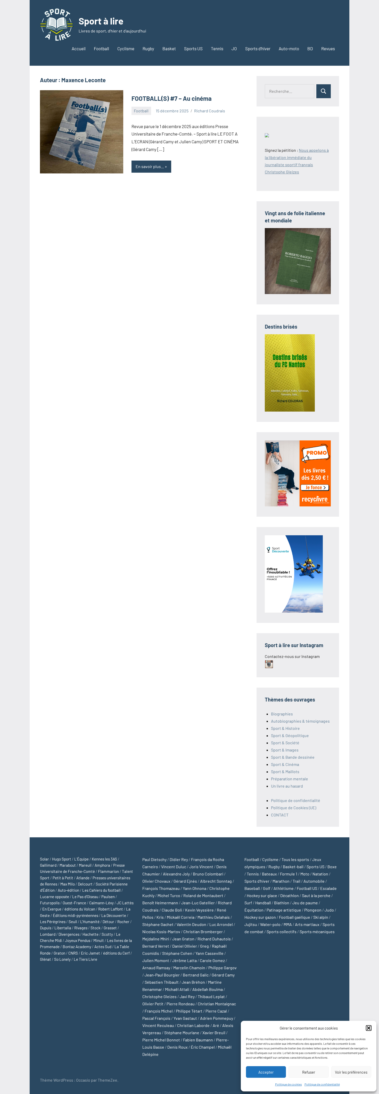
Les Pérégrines (52, 921)
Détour (108, 921)
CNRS (73, 953)
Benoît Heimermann (160, 902)
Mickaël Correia (180, 917)
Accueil (79, 48)
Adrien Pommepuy (216, 1018)
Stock (95, 927)
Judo (329, 909)
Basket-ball (293, 866)
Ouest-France (74, 902)
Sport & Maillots (285, 771)
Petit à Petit (63, 877)
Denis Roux (177, 1047)
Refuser (308, 1072)
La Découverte (113, 915)
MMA (288, 924)
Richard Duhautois (214, 938)
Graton (59, 953)
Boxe (332, 866)
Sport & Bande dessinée (293, 757)
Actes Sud (102, 946)
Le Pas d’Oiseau (85, 896)
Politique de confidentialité (322, 1084)
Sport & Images (285, 749)
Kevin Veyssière (199, 909)
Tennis (217, 48)
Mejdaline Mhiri (155, 938)
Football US (307, 888)
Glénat (45, 959)
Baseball (252, 888)
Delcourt (85, 884)
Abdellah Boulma (207, 989)
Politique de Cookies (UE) (293, 807)
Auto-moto (289, 48)
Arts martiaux (307, 924)
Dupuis (45, 927)
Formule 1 (288, 873)
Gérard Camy (223, 974)
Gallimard (48, 865)
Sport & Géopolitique (290, 735)
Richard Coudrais (209, 110)
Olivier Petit (152, 1003)
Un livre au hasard (287, 785)
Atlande (82, 877)
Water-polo (270, 924)
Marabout (68, 865)
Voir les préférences (351, 1072)
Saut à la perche (316, 895)
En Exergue (51, 909)
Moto (304, 873)
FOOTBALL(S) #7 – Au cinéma (171, 98)
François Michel (159, 1010)
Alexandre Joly (176, 873)
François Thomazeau (161, 888)
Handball (263, 902)
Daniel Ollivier (184, 945)
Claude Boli (172, 909)
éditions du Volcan (79, 909)
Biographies (282, 713)
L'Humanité (90, 921)
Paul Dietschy (154, 859)
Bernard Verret (155, 945)
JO (234, 48)
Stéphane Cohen (177, 953)
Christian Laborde (193, 1025)
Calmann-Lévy (101, 902)
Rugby (148, 48)
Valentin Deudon (191, 924)
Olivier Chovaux (156, 881)
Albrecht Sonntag (216, 881)
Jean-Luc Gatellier (198, 902)
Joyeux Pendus (77, 940)
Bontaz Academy (77, 946)
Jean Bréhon (193, 982)
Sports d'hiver (256, 881)
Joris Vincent (201, 866)
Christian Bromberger (203, 931)
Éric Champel (203, 1047)
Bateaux (269, 873)
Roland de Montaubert (203, 895)
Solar (44, 859)
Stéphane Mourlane (181, 1032)
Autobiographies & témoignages (300, 721)
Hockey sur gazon (260, 917)
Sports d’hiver (257, 48)
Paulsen (108, 896)
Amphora (102, 865)
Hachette (90, 934)
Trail (296, 881)
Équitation (253, 909)
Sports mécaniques (317, 931)
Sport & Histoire (285, 728)
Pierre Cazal (216, 1010)
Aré (216, 1025)
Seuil (73, 921)
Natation (320, 873)
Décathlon (289, 895)
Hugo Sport (61, 859)
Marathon (281, 881)
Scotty (107, 934)
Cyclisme (125, 48)
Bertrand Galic (196, 974)
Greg (204, 945)
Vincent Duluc (173, 866)
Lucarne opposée (54, 896)
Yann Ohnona (194, 888)
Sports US (193, 48)
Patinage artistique (284, 909)
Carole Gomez (212, 960)
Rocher (123, 921)
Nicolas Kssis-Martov (161, 931)
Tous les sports (295, 859)
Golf (266, 888)
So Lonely (62, 959)
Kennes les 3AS (104, 859)
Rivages (80, 927)
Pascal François (156, 1018)
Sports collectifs (281, 931)
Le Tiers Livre (85, 959)
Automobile (314, 881)
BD (310, 48)
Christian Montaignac (217, 1003)
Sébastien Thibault (162, 982)
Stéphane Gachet (158, 924)
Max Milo (67, 884)
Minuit (98, 940)
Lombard (47, 934)
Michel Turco (169, 895)
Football (101, 48)
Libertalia (62, 927)
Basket (169, 48)
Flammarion (108, 871)
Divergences (69, 934)
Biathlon (281, 902)
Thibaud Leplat (211, 996)
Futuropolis (50, 902)
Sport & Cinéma (285, 764)
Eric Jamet (90, 953)
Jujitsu (250, 924)
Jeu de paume (305, 902)
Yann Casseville (209, 953)
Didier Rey (179, 859)
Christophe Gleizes (159, 996)
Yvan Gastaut (185, 1018)
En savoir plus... (150, 166)
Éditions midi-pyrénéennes (75, 915)
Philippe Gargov (222, 967)
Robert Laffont (110, 909)
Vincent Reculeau (158, 1025)
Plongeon (313, 909)
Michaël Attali (177, 989)
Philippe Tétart (189, 1010)
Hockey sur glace (262, 895)
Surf (248, 902)
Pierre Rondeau (181, 1003)
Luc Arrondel (221, 924)
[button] (368, 1028)
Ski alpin (320, 917)
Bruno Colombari (208, 873)
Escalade (328, 888)
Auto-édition (68, 890)
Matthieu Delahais (213, 917)
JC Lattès (125, 902)
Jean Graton (183, 938)
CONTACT (280, 814)
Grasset (110, 927)
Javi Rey (187, 996)
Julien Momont (155, 960)
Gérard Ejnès (185, 881)
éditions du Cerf (116, 953)
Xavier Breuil (213, 1032)
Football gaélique (294, 917)
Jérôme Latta (184, 960)
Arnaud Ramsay (156, 967)
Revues (328, 48)
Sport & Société (285, 742)
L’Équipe (81, 859)
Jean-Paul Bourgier (162, 974)
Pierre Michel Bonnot (161, 1039)
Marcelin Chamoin (189, 967)
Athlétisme (284, 888)
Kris (160, 917)
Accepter (266, 1072)
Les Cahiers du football (101, 890)
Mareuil (85, 865)
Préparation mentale (289, 778)
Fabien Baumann (198, 1039)
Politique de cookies (288, 1084)
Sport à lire (101, 20)
